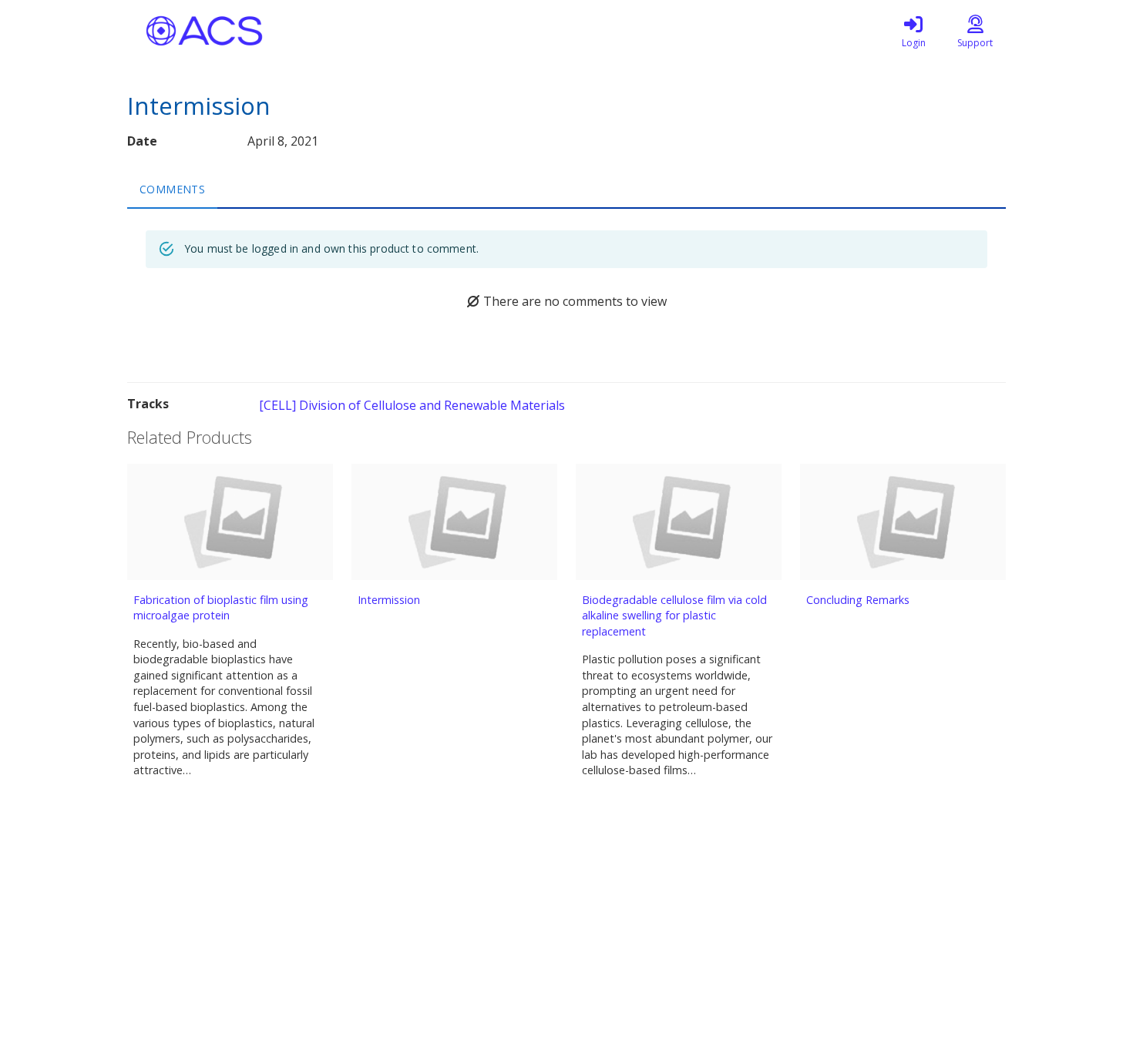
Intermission (389, 599)
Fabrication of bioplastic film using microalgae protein (220, 607)
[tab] (172, 188)
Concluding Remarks (857, 599)
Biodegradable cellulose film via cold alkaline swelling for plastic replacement (674, 615)
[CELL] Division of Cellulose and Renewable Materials (412, 405)
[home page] (273, 31)
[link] (913, 31)
